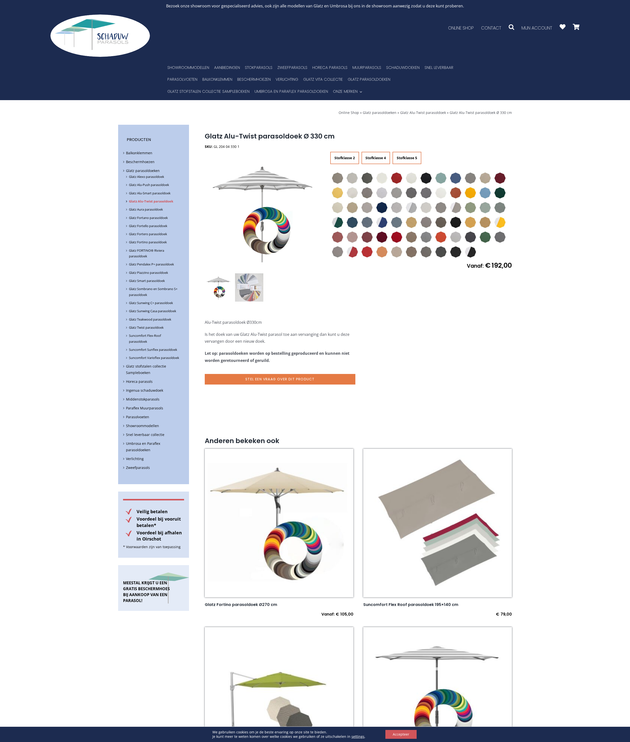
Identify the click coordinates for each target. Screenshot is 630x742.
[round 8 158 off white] (382, 178)
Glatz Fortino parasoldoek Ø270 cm (241, 604)
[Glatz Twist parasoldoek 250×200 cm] (437, 630)
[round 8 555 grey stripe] (411, 207)
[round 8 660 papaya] (441, 237)
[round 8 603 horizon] (397, 222)
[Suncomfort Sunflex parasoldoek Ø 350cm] (279, 630)
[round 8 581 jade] (485, 207)
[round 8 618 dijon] (485, 222)
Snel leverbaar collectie (145, 434)
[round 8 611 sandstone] (441, 222)
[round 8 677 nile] (485, 237)
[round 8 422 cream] (485, 178)
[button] (511, 27)
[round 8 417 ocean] (441, 178)
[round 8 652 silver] (426, 237)
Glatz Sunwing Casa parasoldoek (152, 311)
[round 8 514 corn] (470, 193)
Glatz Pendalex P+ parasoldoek (151, 264)
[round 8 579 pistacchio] (470, 207)
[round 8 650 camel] (411, 237)
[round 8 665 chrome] (456, 237)
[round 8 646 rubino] (397, 237)
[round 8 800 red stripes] (352, 252)
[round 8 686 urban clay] (337, 252)
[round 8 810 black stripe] (470, 252)
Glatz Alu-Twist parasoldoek (423, 112)
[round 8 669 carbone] (470, 237)
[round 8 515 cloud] (485, 193)
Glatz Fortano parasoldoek (148, 218)
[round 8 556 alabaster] (426, 207)
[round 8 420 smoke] (470, 178)
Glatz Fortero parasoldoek (148, 234)
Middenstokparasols (142, 399)
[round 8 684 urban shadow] (500, 237)
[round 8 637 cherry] (337, 237)
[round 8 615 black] (456, 222)
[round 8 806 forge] (426, 252)
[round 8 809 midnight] (456, 252)
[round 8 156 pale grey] (352, 178)
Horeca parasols (139, 381)
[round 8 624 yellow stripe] (500, 222)
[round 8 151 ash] (337, 178)
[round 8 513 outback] (456, 193)
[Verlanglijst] (563, 27)
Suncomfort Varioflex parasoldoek (154, 358)
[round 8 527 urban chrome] (367, 207)
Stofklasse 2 (344, 157)
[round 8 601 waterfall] (367, 222)
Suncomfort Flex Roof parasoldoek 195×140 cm (410, 604)
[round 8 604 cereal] (411, 222)
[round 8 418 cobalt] (456, 178)
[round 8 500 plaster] (382, 193)
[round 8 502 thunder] (411, 193)
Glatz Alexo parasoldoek (146, 176)
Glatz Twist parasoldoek (146, 327)
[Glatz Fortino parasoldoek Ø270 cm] (279, 452)
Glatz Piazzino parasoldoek (148, 272)
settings (357, 736)
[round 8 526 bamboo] (352, 207)
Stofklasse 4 (375, 157)
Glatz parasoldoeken (379, 112)
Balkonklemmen (139, 153)
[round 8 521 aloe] (500, 193)
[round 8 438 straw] (337, 193)
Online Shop (349, 112)
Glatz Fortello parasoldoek (148, 226)
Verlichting (135, 458)
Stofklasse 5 (407, 157)
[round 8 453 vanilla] (352, 193)
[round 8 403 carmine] (397, 178)
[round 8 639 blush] (352, 237)
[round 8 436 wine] (500, 178)
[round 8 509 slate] (426, 193)
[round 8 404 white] (411, 178)
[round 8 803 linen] (397, 252)
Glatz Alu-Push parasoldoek (149, 185)
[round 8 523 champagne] (337, 207)
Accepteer (401, 734)
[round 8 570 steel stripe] (456, 207)
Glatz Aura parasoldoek (146, 209)
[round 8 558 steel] (441, 207)
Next (320, 212)
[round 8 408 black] (426, 178)
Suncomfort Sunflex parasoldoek (153, 349)
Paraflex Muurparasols (144, 408)
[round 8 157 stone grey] (367, 178)
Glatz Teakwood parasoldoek (150, 319)
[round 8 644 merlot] (367, 237)
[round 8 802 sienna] (382, 252)
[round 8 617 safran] (470, 222)
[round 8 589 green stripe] (337, 222)
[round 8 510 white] (441, 193)
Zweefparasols (138, 467)
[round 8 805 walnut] (411, 252)
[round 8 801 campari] (367, 252)
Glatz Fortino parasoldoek (148, 242)
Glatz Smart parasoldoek (147, 280)
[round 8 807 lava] (441, 252)
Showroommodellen (142, 425)
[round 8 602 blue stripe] (382, 222)
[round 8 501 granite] (397, 193)
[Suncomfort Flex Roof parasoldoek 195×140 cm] (437, 452)
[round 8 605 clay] (426, 222)
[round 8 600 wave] (352, 222)
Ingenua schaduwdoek (144, 390)
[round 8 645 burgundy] (382, 237)
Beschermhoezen (140, 161)
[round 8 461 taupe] (367, 193)
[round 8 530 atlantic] (382, 207)
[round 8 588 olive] (500, 207)
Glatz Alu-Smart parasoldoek (150, 193)
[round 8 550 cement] (397, 207)
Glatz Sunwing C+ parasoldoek (151, 303)
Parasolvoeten (137, 417)
